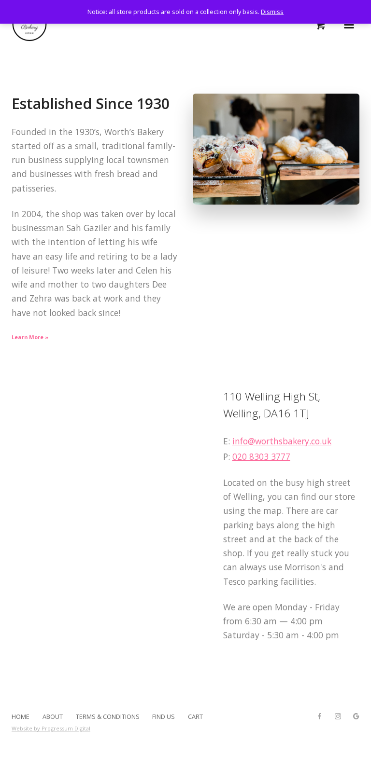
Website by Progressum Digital (51, 728)
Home (20, 716)
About (53, 716)
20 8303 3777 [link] (263, 456)
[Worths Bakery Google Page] (356, 716)
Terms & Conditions (108, 716)
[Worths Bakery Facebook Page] (319, 716)
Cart (195, 716)
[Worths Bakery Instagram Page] (337, 716)
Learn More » (30, 337)
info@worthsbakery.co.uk (281, 441)
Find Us (163, 716)
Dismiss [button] (272, 11)
